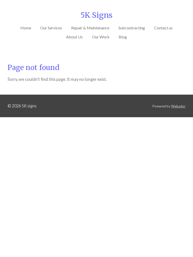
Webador (178, 106)
